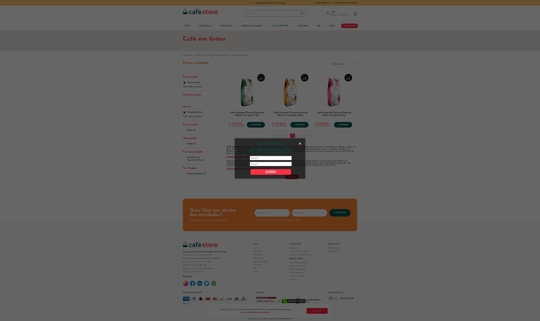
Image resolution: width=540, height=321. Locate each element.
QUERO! (270, 172)
